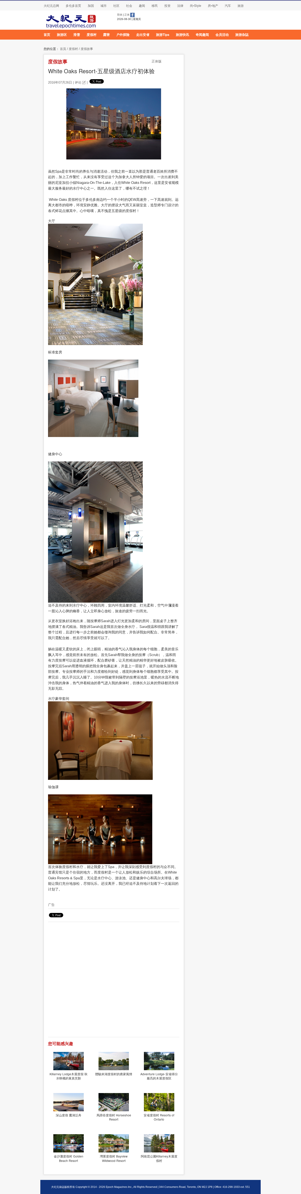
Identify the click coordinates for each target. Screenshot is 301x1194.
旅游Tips (162, 34)
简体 (119, 14)
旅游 (241, 5)
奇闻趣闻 (202, 34)
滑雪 (76, 34)
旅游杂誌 (242, 34)
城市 (103, 5)
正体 (127, 14)
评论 (78, 82)
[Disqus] (113, 981)
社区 (116, 5)
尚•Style (195, 5)
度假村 (92, 34)
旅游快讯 (182, 34)
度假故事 (87, 49)
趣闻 (142, 5)
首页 (47, 34)
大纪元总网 (51, 5)
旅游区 (62, 34)
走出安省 (142, 34)
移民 (155, 5)
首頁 (63, 49)
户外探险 (123, 34)
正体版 (157, 61)
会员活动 (222, 34)
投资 (167, 5)
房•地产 (213, 5)
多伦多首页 (73, 5)
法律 (180, 5)
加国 (91, 5)
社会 (129, 5)
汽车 (228, 5)
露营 (106, 34)
